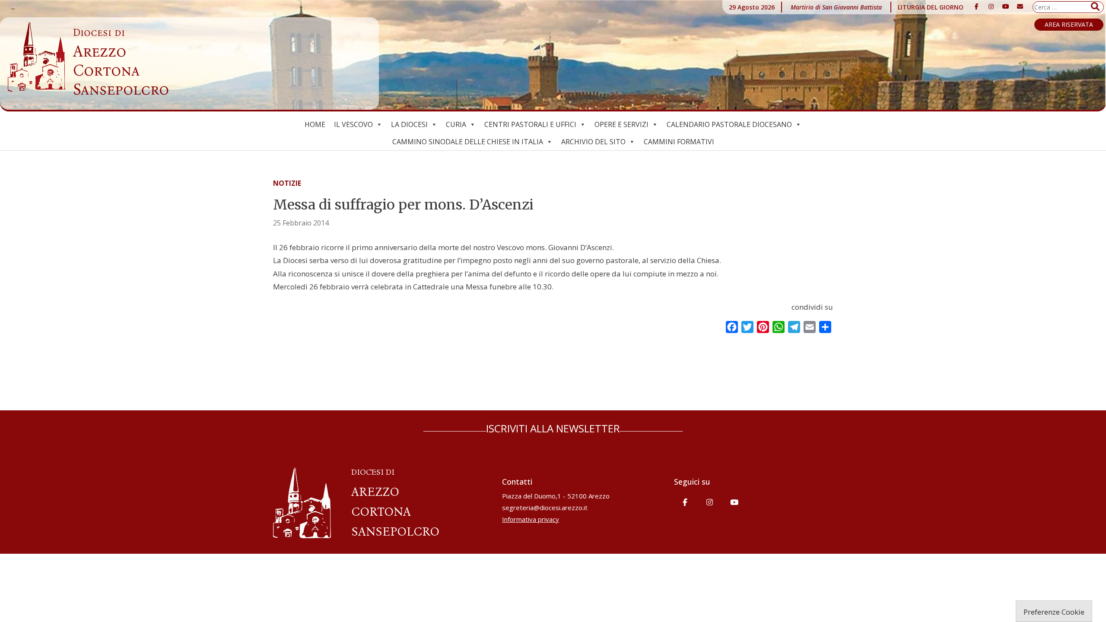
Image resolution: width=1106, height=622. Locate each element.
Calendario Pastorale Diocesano (729, 124)
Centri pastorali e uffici (530, 124)
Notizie (287, 183)
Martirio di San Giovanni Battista (836, 7)
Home (315, 124)
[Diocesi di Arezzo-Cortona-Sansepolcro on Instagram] (991, 6)
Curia (456, 124)
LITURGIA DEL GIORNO (930, 7)
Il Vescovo (353, 124)
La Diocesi (409, 124)
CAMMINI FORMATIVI (679, 141)
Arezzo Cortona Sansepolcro (121, 62)
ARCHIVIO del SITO (593, 141)
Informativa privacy (530, 519)
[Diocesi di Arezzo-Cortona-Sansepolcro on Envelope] (1020, 6)
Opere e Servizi (621, 124)
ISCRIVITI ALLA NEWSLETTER (553, 428)
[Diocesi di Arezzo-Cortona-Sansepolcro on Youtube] (1006, 6)
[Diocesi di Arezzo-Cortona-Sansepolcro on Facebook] (977, 6)
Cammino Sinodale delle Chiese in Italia (467, 141)
